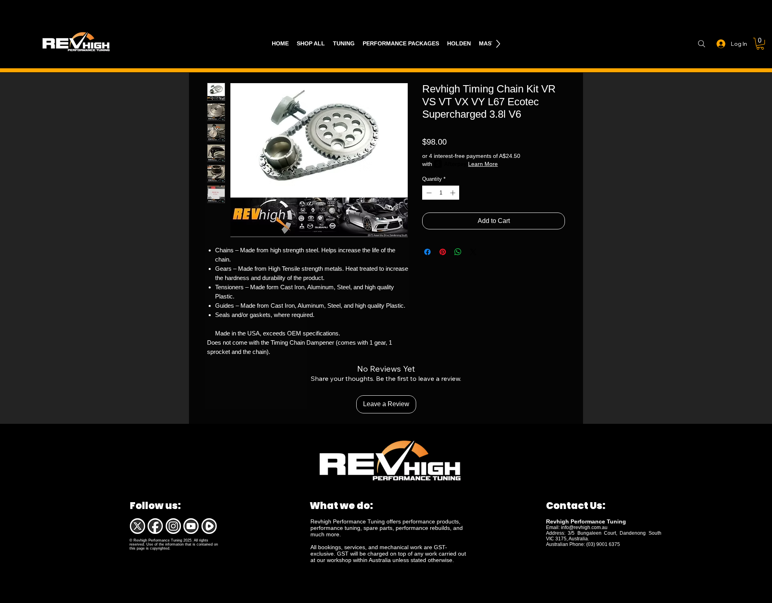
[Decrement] (428, 193)
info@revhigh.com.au (584, 527)
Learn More (483, 164)
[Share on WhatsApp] (458, 252)
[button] (760, 43)
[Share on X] (473, 252)
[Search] (701, 44)
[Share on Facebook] (427, 252)
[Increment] (453, 193)
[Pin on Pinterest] (443, 252)
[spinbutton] (441, 193)
